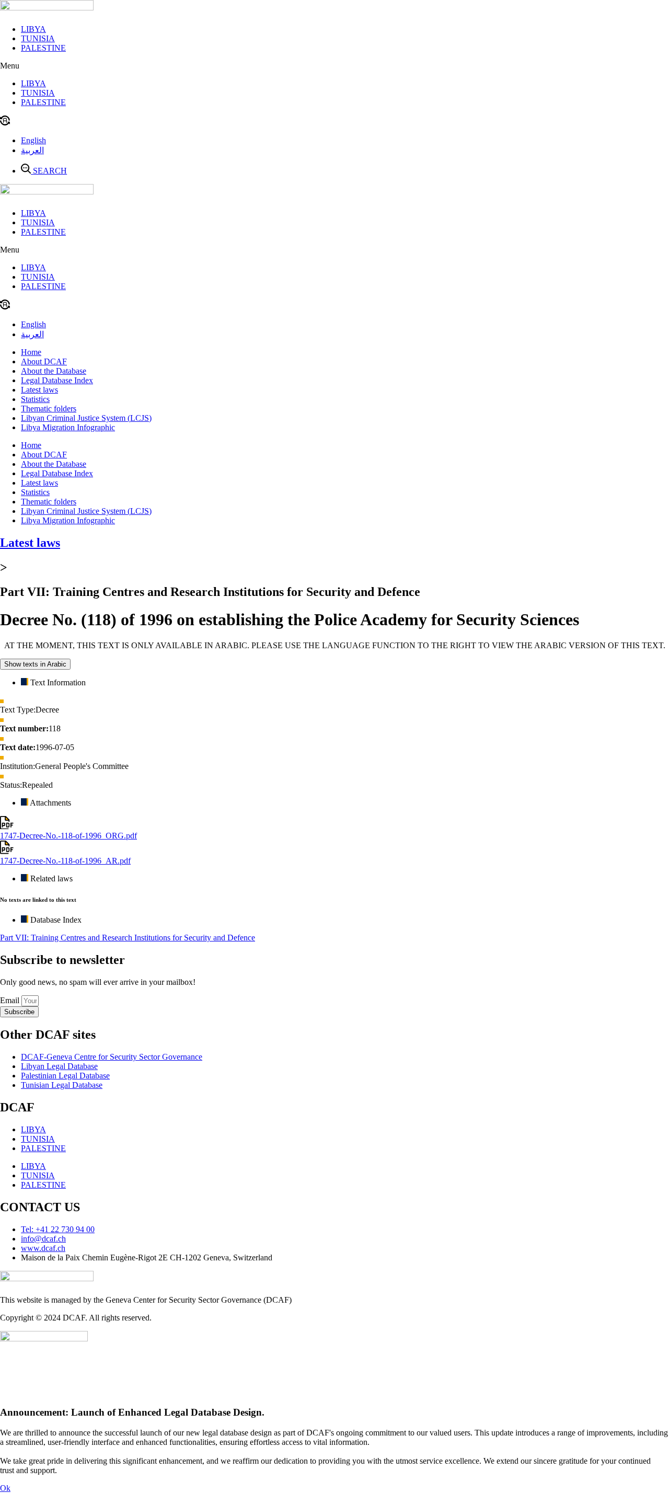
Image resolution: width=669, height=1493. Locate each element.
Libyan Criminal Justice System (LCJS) (86, 418)
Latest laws (39, 389)
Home (31, 352)
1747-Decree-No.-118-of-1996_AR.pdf (65, 860)
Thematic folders (48, 408)
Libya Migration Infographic (68, 427)
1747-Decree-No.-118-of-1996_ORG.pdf (68, 835)
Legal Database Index (57, 380)
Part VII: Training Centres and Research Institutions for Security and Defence (127, 937)
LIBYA (33, 29)
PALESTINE (43, 47)
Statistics (35, 399)
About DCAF (44, 361)
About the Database (53, 370)
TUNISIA (38, 38)
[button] (334, 66)
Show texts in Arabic (35, 664)
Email (10, 1000)
